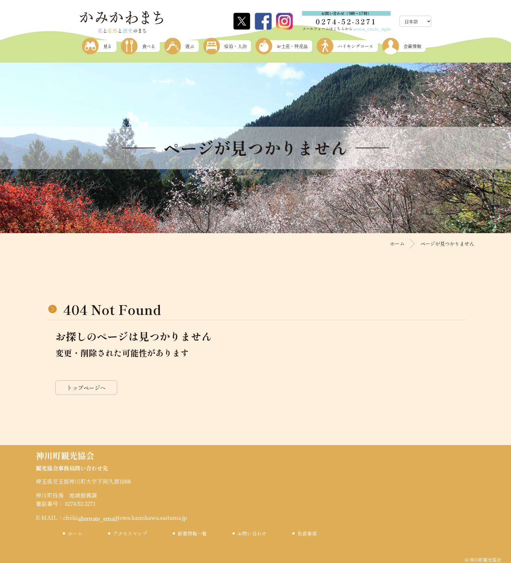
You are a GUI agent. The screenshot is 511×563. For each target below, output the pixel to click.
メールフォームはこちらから (346, 28)
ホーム (397, 243)
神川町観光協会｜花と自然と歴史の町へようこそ (121, 22)
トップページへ (86, 387)
